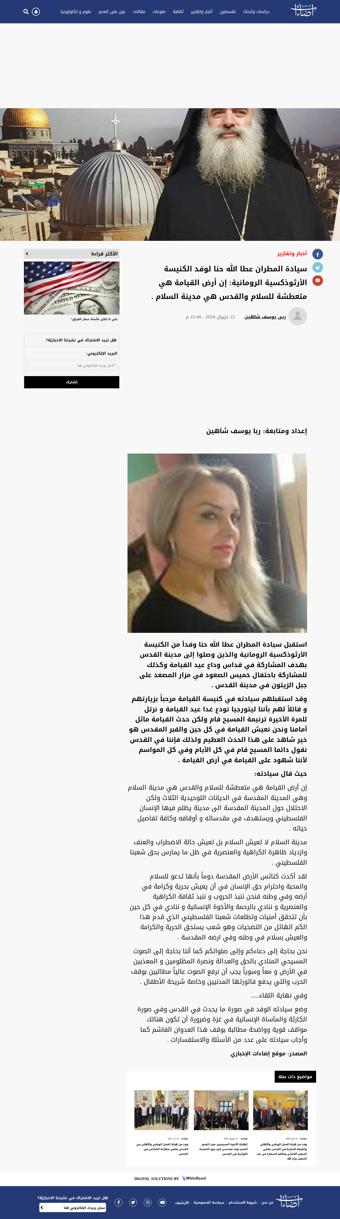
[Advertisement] (170, 66)
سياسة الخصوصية (209, 1202)
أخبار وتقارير (201, 11)
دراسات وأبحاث (256, 11)
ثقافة (178, 11)
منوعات (159, 11)
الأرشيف (182, 1202)
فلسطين (228, 11)
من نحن (267, 1202)
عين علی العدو (112, 11)
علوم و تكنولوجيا (76, 11)
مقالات (139, 11)
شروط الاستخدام (243, 1202)
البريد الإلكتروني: (101, 353)
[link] (118, 1202)
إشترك (72, 382)
